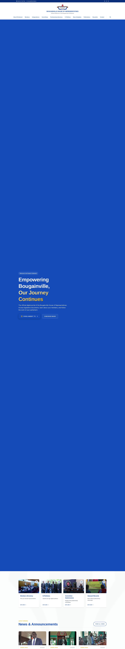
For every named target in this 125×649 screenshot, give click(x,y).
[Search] (110, 17)
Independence (35, 17)
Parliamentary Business (56, 17)
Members (27, 17)
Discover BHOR (50, 316)
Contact (102, 17)
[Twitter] (106, 1)
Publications (87, 17)
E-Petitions (68, 17)
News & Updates (77, 17)
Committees (45, 17)
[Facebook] (104, 1)
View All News (100, 624)
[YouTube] (108, 1)
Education (95, 17)
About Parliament (17, 17)
